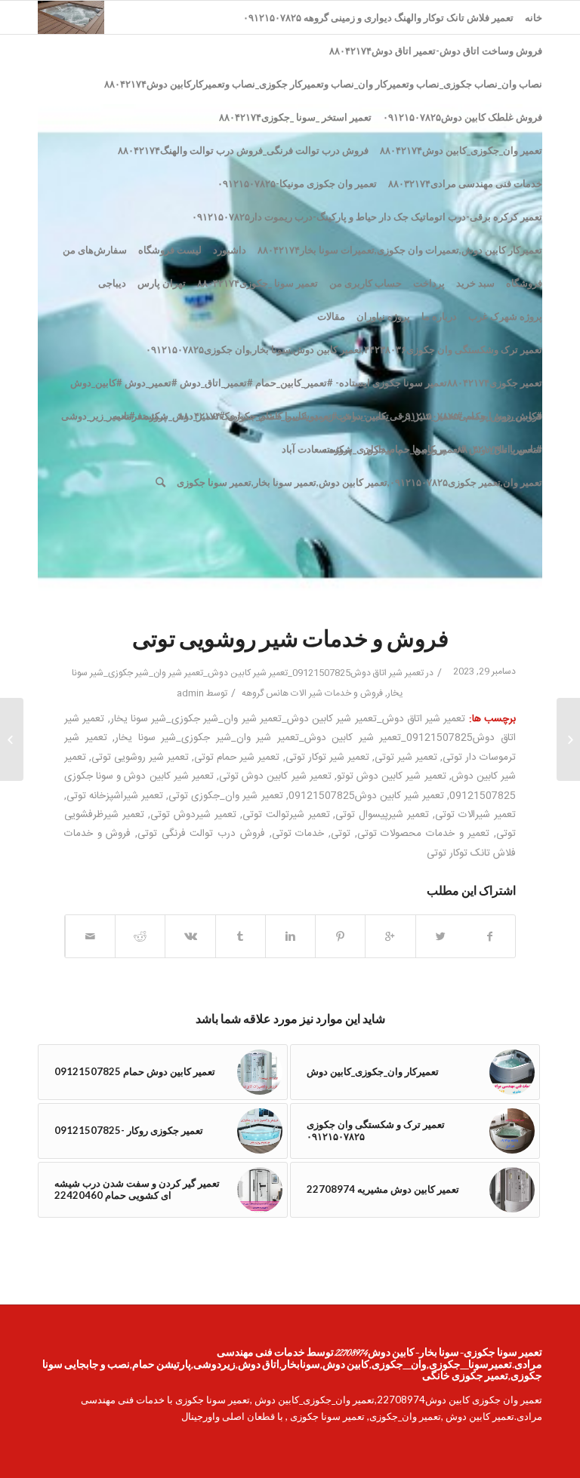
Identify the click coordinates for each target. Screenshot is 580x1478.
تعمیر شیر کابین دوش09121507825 (366, 796)
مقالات (331, 316)
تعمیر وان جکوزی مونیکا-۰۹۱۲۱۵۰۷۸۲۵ (297, 183)
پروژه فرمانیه (140, 416)
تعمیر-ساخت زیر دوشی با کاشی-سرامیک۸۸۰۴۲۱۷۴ (283, 416)
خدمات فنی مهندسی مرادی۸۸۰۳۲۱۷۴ (465, 183)
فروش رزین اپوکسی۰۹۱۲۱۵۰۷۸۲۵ (471, 416)
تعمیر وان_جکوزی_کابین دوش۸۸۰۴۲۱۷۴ (461, 150)
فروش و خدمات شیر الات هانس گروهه (312, 693)
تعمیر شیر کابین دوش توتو (391, 776)
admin (190, 693)
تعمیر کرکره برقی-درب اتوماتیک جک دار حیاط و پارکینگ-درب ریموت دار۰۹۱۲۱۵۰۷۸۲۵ (367, 216)
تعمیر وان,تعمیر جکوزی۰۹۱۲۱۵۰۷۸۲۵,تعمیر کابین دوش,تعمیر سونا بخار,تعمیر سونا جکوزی (359, 482)
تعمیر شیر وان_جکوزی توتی (225, 796)
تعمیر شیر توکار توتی (327, 757)
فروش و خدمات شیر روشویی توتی (290, 641)
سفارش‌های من (95, 250)
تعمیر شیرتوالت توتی (286, 815)
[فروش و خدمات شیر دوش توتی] (568, 739)
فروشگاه (524, 283)
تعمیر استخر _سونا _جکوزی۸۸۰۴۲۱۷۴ (295, 117)
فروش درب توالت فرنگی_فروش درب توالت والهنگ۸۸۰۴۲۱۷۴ (243, 150)
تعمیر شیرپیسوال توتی (382, 815)
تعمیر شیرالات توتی (475, 815)
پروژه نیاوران (383, 316)
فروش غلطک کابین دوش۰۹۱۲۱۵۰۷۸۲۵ (462, 117)
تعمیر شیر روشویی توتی (140, 757)
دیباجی (112, 283)
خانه (533, 17)
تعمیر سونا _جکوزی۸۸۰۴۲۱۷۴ (257, 283)
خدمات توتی (298, 833)
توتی (340, 833)
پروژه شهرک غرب (505, 316)
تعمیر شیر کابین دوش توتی (275, 776)
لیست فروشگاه (170, 250)
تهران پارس (161, 283)
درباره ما (439, 316)
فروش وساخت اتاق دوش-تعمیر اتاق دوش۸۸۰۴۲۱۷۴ (435, 51)
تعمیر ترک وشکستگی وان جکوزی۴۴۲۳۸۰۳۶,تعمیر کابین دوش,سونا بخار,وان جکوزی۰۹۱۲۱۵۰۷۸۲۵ (344, 349)
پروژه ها (429, 449)
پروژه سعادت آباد (317, 449)
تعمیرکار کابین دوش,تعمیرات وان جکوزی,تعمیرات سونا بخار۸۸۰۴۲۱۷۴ (400, 250)
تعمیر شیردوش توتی (193, 815)
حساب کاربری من (365, 283)
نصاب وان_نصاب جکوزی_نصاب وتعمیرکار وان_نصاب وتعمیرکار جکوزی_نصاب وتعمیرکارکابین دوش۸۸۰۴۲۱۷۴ (323, 84)
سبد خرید (475, 283)
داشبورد (229, 250)
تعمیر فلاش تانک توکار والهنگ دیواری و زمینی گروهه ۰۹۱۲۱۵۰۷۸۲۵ (378, 17)
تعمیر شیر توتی (406, 757)
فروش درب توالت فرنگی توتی (201, 833)
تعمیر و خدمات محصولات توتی (423, 833)
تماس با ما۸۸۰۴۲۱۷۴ (499, 449)
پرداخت (429, 283)
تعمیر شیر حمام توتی (236, 757)
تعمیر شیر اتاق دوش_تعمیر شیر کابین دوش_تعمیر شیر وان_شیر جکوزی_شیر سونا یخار (288, 719)
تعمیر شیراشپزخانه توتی (114, 796)
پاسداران (382, 449)
